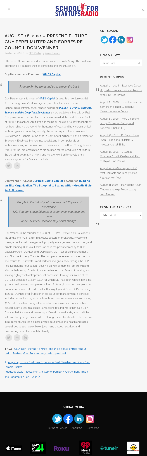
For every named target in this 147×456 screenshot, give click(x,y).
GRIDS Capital (52, 74)
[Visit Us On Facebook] (112, 43)
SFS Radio (35, 53)
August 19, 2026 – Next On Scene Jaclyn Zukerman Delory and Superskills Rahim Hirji (119, 123)
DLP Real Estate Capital (48, 180)
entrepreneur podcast (53, 348)
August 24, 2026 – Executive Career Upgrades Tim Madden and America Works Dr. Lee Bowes (121, 90)
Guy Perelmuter (33, 353)
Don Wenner (29, 348)
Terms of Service (57, 428)
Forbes (17, 353)
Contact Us (93, 428)
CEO (17, 348)
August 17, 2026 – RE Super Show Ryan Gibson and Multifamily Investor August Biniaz (119, 140)
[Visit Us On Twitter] (104, 43)
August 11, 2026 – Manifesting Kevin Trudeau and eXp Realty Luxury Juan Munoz (120, 189)
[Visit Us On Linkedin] (121, 43)
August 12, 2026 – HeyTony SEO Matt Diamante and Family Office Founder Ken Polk (118, 173)
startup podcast (55, 353)
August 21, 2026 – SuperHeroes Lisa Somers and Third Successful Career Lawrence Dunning (121, 107)
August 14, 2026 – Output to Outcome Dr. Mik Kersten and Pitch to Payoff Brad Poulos (120, 156)
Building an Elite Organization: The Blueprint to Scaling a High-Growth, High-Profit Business (48, 185)
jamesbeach (52, 53)
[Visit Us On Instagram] (129, 43)
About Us (77, 428)
